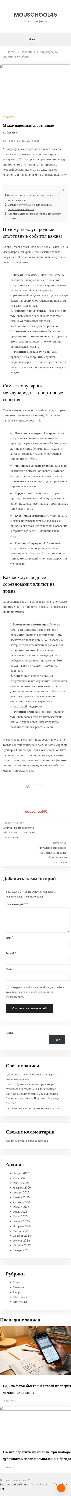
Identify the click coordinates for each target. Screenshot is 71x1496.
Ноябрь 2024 (21, 1240)
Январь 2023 (21, 1250)
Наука (17, 1282)
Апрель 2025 (21, 1221)
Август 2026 (21, 1173)
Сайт (9, 969)
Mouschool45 (35, 14)
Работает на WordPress (14, 1484)
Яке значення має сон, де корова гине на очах (34, 1108)
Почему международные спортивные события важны (30, 197)
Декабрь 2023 (22, 1245)
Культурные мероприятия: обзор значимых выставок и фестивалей (19, 832)
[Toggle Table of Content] (59, 190)
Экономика (20, 1302)
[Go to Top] (61, 1488)
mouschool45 (30, 141)
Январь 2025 (21, 1231)
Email (11, 953)
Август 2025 (21, 1207)
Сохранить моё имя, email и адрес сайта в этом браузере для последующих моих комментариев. (35, 992)
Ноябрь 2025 (21, 1197)
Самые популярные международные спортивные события (30, 207)
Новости (9, 117)
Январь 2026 (21, 1192)
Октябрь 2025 (22, 1202)
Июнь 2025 (20, 1216)
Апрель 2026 (21, 1183)
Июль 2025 (20, 1212)
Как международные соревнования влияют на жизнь (34, 216)
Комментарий (16, 904)
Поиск (9, 1033)
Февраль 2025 (22, 1226)
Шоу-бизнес (21, 1297)
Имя (9, 938)
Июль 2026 (20, 1178)
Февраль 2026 (22, 1187)
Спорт (17, 1292)
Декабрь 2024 (22, 1236)
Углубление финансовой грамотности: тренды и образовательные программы (53, 855)
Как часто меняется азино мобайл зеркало (32, 1094)
